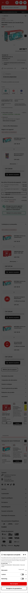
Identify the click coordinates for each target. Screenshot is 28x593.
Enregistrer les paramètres (14, 588)
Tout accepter (14, 584)
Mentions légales (16, 564)
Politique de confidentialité (6, 564)
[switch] (22, 574)
